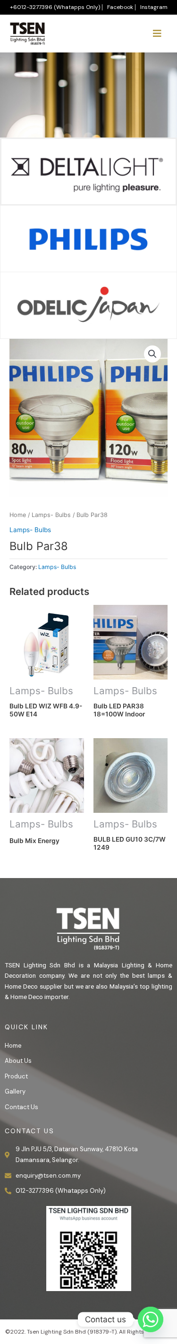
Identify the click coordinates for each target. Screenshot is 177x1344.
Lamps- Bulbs (51, 514)
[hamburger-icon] (157, 33)
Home (17, 514)
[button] (152, 353)
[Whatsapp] (150, 1319)
